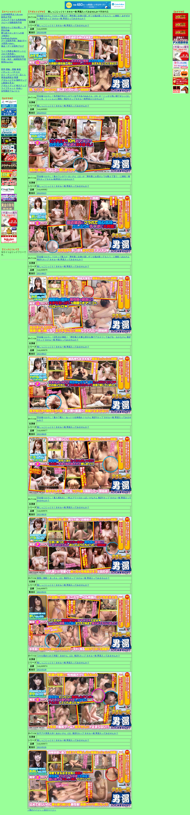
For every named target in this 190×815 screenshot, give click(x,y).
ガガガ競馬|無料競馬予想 (12, 56)
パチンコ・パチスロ (10, 72)
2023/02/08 (41, 32)
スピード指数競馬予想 (11, 22)
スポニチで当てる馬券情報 (13, 20)
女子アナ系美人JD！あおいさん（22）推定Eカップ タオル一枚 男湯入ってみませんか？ (77, 733)
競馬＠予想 (6, 17)
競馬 (3, 69)
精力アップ (21, 85)
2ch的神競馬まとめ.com (12, 14)
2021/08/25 (41, 273)
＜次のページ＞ (49, 810)
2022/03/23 (41, 113)
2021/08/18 (41, 514)
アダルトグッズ (8, 85)
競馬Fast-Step (7, 62)
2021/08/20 (41, 434)
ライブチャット (8, 88)
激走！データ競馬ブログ (12, 46)
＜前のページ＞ (34, 810)
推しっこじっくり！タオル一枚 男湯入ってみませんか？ (63, 25)
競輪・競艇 (11, 69)
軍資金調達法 (7, 77)
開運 (16, 77)
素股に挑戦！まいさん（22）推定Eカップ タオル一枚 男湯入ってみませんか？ (73, 578)
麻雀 (19, 69)
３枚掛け (5, 36)
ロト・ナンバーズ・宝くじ (13, 75)
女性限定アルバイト (10, 91)
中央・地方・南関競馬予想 (13, 59)
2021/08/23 (41, 354)
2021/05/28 (41, 670)
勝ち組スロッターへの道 (12, 33)
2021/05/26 (41, 747)
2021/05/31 (41, 592)
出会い (19, 88)
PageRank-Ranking (9, 38)
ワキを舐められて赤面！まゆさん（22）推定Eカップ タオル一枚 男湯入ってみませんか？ (78, 656)
